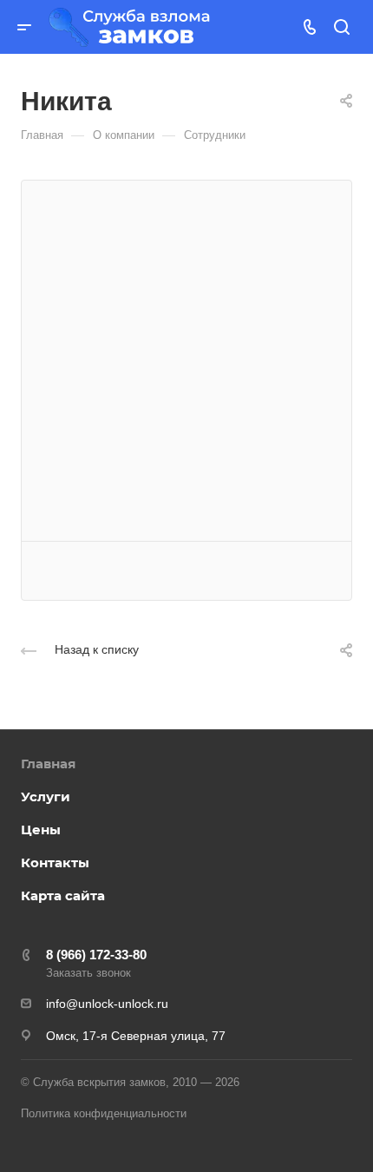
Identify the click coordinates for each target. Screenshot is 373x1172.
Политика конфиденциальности (103, 1113)
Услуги (45, 796)
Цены (41, 829)
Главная (48, 763)
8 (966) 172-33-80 (96, 954)
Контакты (55, 862)
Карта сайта (63, 895)
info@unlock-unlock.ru (107, 1004)
